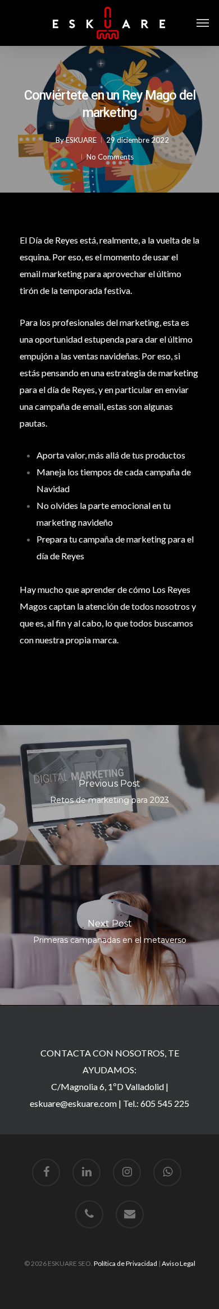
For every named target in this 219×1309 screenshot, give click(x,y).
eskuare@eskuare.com (73, 1103)
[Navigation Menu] (203, 23)
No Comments (110, 156)
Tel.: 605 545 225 (156, 1103)
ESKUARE (81, 139)
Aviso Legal (178, 1263)
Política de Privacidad (125, 1263)
